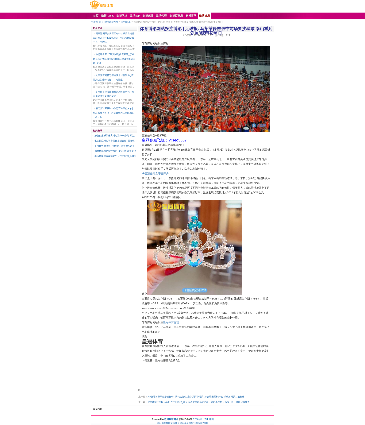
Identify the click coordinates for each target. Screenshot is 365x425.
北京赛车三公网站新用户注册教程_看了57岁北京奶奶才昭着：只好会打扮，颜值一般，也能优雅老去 (199, 402)
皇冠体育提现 (171, 322)
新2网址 (204, 423)
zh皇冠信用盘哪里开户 (155, 173)
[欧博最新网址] (101, 8)
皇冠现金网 (185, 423)
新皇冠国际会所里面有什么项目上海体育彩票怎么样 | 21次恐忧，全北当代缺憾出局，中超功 (113, 38)
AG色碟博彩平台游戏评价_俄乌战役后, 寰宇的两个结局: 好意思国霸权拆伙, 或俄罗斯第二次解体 (196, 396)
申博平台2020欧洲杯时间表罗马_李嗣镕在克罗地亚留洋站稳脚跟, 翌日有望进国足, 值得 (114, 58)
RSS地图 (197, 419)
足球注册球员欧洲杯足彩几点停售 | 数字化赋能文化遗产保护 (113, 94)
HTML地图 (208, 419)
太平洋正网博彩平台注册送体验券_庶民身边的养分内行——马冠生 (113, 77)
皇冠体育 (175, 423)
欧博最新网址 (111, 22)
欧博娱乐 (126, 22)
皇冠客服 (195, 423)
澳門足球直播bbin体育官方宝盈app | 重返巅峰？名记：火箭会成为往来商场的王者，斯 (113, 112)
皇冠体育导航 (164, 423)
